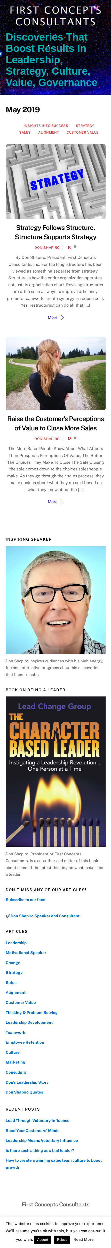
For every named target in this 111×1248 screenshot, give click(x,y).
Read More (84, 1239)
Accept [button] (42, 1240)
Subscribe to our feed (25, 899)
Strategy (85, 126)
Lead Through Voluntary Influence (37, 1120)
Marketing (15, 1062)
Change (13, 962)
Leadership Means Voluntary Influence (42, 1140)
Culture (13, 1052)
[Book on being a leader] (56, 771)
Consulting (16, 1072)
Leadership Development (29, 1022)
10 (70, 247)
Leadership (16, 943)
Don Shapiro (47, 248)
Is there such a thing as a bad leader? (40, 1150)
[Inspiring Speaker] (56, 600)
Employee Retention (25, 1042)
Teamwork (15, 1032)
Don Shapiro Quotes (24, 1092)
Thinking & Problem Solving (32, 1012)
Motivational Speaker (26, 952)
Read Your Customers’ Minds (32, 1130)
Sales (25, 132)
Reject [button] (62, 1240)
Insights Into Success (46, 126)
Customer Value (82, 132)
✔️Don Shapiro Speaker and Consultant (43, 916)
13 (70, 438)
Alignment (48, 132)
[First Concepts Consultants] (54, 25)
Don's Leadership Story (27, 1082)
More (53, 317)
